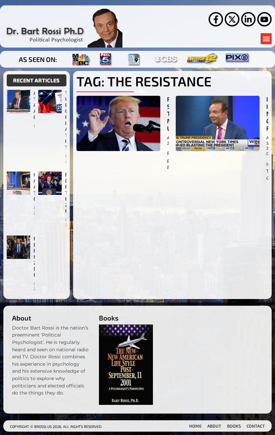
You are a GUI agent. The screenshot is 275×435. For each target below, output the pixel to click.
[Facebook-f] (216, 19)
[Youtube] (264, 19)
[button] (266, 38)
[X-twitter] (232, 19)
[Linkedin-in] (248, 19)
